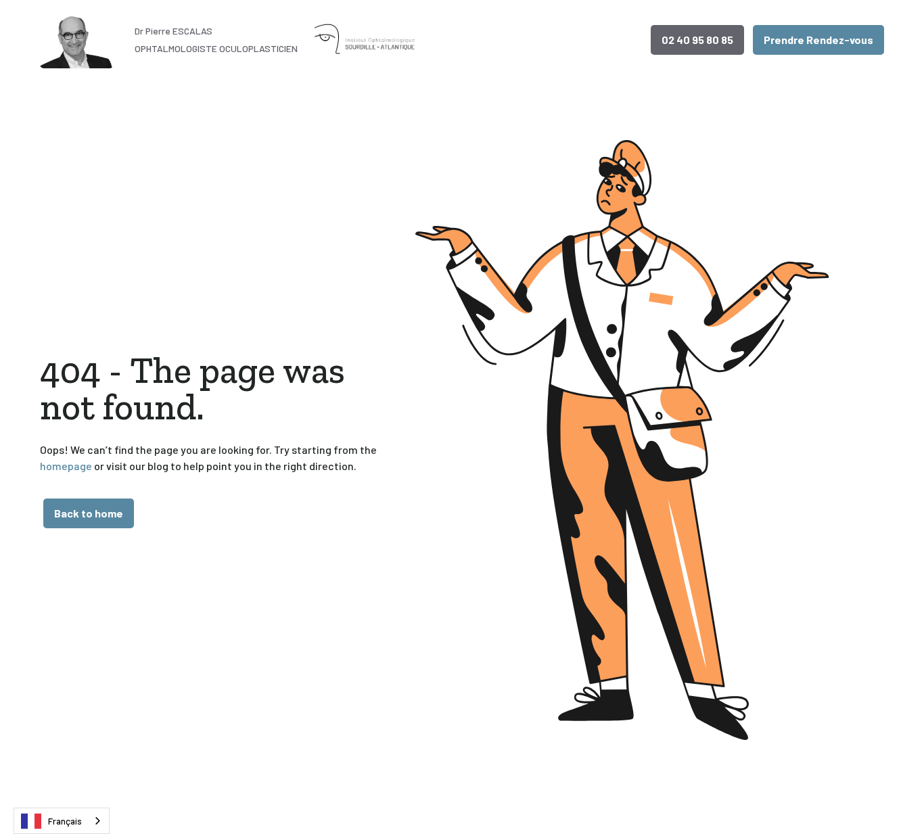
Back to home (88, 513)
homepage (66, 465)
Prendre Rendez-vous (818, 39)
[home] (78, 39)
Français (65, 821)
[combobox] (62, 821)
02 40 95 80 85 (697, 39)
